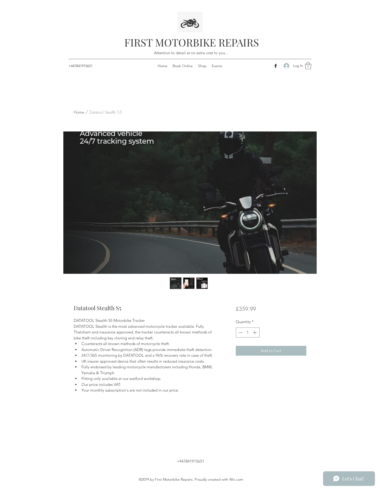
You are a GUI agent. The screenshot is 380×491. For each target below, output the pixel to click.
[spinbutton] (247, 332)
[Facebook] (275, 65)
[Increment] (255, 332)
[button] (308, 65)
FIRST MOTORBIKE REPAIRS (191, 42)
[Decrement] (240, 332)
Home (79, 112)
